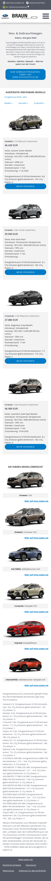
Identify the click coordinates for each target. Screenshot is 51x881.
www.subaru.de (25, 859)
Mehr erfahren (25, 186)
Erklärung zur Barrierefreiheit (32, 870)
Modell (7, 103)
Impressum (31, 865)
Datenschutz (8, 870)
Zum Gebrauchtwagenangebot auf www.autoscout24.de (25, 74)
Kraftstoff (38, 103)
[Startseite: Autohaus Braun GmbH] (5, 16)
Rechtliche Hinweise (12, 865)
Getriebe (22, 103)
